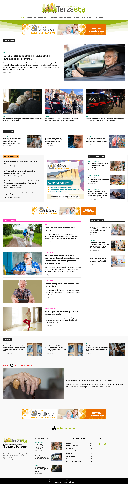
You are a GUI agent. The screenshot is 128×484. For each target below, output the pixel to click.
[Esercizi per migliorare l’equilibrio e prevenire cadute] (22, 319)
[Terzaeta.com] (64, 8)
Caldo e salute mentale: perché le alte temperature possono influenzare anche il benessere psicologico (98, 194)
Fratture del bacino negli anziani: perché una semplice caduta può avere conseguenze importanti (13, 140)
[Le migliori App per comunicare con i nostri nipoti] (22, 291)
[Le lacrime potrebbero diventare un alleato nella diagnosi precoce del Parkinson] (75, 141)
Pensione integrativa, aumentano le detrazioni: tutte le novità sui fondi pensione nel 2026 (97, 348)
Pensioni (6, 343)
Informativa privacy (73, 479)
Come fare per (94, 225)
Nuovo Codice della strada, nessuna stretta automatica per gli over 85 (26, 57)
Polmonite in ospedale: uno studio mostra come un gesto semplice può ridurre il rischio (96, 140)
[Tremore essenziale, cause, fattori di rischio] (33, 383)
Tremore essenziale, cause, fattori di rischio (89, 380)
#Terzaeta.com (67, 428)
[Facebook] (99, 444)
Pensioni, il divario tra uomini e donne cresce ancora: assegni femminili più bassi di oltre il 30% (14, 348)
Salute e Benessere (93, 161)
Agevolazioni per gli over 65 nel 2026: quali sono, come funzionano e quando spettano (100, 229)
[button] (106, 18)
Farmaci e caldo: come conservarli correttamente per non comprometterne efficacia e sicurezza (99, 245)
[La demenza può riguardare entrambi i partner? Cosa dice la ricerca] (22, 101)
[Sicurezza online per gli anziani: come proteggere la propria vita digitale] (118, 261)
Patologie (6, 136)
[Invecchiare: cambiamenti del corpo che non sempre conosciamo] (117, 166)
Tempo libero (49, 252)
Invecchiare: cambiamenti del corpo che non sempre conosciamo (98, 165)
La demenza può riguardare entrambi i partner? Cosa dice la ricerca (22, 119)
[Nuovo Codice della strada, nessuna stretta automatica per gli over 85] (94, 62)
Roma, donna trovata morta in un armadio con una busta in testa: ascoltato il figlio (105, 119)
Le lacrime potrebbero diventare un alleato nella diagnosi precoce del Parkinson (54, 140)
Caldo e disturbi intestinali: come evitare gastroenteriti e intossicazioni (98, 179)
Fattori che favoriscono (73, 377)
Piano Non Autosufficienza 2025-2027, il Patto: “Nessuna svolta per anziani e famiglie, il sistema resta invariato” (22, 183)
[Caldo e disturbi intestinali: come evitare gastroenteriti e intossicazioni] (117, 180)
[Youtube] (104, 444)
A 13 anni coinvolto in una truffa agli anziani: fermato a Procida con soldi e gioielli (62, 119)
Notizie (5, 52)
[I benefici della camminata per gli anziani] (22, 235)
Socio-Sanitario (9, 166)
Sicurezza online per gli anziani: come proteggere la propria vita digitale (99, 259)
